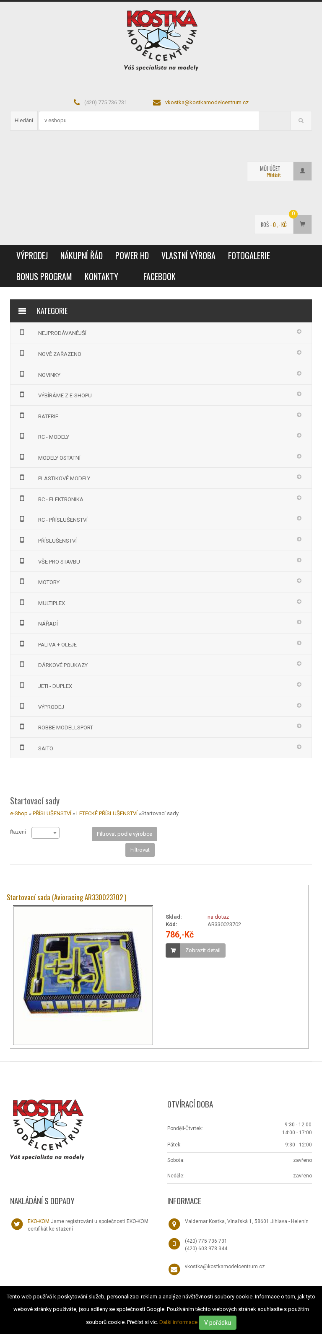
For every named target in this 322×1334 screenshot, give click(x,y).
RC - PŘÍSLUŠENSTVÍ (63, 520)
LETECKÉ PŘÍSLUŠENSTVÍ (107, 813)
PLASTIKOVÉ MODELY (64, 478)
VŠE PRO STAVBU (59, 562)
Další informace (178, 1322)
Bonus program (44, 276)
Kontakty (101, 276)
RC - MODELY (53, 437)
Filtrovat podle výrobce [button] (124, 834)
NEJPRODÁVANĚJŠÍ (62, 333)
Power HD (132, 255)
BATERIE (48, 416)
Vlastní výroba (188, 255)
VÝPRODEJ (32, 255)
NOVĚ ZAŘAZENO (59, 354)
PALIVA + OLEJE (57, 644)
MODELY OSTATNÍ (59, 458)
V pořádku (217, 1322)
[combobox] (45, 833)
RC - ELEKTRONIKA (60, 499)
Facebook (159, 276)
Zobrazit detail (203, 950)
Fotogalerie (249, 255)
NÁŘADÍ (48, 624)
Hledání (24, 120)
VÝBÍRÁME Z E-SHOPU (65, 395)
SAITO (45, 748)
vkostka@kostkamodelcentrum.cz (207, 102)
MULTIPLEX (51, 603)
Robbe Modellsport (65, 727)
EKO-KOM (38, 1221)
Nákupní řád (81, 255)
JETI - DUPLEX (55, 686)
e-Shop (19, 813)
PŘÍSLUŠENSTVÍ (57, 541)
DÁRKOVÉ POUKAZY (63, 665)
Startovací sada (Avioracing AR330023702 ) (66, 897)
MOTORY (49, 582)
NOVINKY (49, 375)
